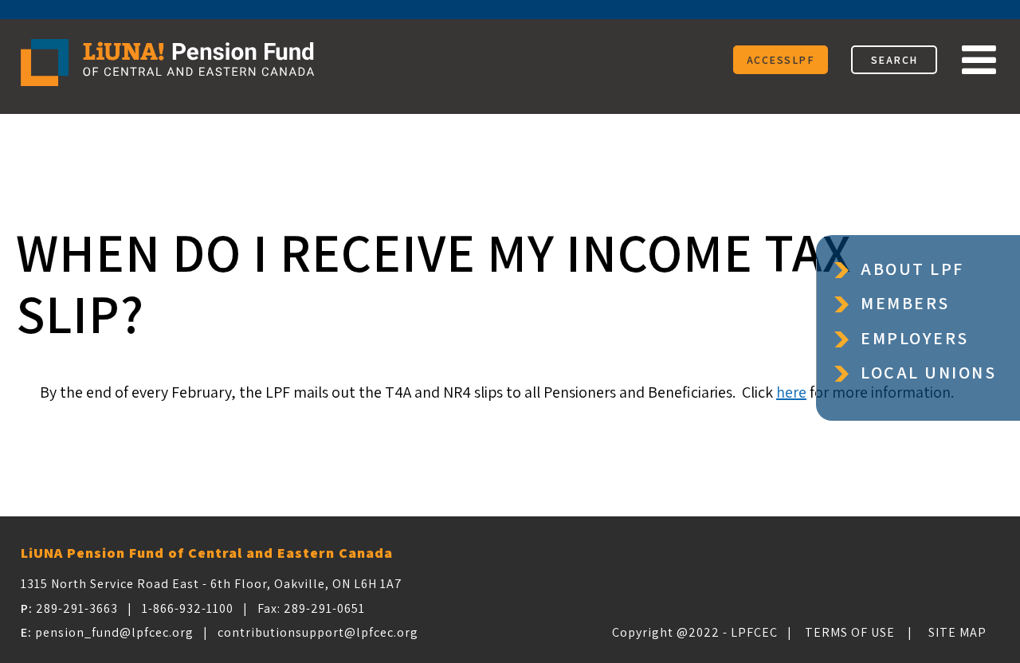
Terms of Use (850, 632)
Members (905, 303)
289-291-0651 (324, 608)
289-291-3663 (77, 608)
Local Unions (928, 372)
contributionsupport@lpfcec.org (318, 632)
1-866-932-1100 (187, 608)
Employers (915, 338)
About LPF (912, 269)
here (791, 392)
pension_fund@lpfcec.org (114, 632)
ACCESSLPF (781, 60)
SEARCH (894, 60)
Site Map (957, 632)
